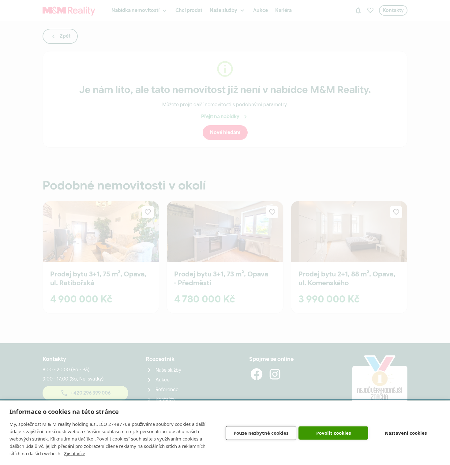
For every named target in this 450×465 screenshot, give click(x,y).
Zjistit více (74, 453)
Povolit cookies (333, 433)
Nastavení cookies (406, 433)
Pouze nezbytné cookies (261, 433)
